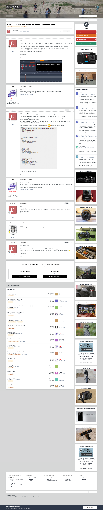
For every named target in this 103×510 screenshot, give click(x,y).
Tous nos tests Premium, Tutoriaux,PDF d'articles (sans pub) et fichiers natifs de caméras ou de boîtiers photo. (86, 355)
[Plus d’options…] (71, 37)
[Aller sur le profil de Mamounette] (13, 229)
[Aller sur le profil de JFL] (56, 294)
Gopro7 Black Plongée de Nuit (13, 338)
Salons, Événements (49, 15)
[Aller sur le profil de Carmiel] (77, 93)
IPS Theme (8, 495)
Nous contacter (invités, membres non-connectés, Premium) (38, 496)
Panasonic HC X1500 (83, 156)
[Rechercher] (96, 16)
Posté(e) (24, 37)
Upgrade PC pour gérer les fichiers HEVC (16, 351)
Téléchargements (18, 15)
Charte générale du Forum (82, 31)
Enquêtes (31, 479)
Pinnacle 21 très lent (11, 378)
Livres (30, 480)
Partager (59, 31)
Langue (7, 496)
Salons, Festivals (86, 477)
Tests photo (49, 479)
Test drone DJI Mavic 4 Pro (86, 207)
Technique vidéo (32, 477)
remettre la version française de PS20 (15, 312)
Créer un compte (68, 480)
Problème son (82, 146)
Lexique (84, 479)
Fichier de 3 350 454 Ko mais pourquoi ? (16, 325)
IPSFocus (13, 495)
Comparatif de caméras (52, 480)
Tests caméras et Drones (52, 477)
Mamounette (13, 222)
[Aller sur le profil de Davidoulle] (8, 31)
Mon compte (67, 479)
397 (13, 237)
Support (58, 15)
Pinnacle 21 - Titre (11, 371)
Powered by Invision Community (91, 496)
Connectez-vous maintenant (55, 276)
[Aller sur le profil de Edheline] (56, 373)
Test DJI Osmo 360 (86, 189)
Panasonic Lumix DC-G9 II (86, 284)
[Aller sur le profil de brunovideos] (56, 340)
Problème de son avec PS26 (85, 92)
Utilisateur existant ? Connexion (80, 7)
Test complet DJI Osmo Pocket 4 (86, 70)
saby (13, 86)
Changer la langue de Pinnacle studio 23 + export (18, 305)
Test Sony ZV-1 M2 (86, 368)
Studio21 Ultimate (11, 332)
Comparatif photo (50, 481)
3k (11, 100)
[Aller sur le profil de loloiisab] (56, 307)
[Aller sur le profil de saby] (13, 93)
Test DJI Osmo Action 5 (86, 264)
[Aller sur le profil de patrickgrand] (56, 379)
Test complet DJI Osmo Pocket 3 (86, 322)
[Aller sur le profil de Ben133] (77, 156)
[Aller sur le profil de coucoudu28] (56, 386)
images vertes (10, 292)
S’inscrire (91, 7)
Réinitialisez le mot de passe (86, 362)
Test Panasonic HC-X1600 (86, 171)
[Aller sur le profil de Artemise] (77, 147)
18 (14, 100)
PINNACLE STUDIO (24, 31)
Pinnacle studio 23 (11, 345)
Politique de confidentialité (20, 496)
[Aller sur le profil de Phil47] (56, 314)
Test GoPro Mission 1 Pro (86, 49)
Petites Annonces (29, 15)
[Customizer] (95, 7)
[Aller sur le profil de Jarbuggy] (56, 320)
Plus (64, 15)
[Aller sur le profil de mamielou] (56, 366)
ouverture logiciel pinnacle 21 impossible (16, 365)
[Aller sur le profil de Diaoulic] (56, 353)
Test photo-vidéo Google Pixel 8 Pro (86, 302)
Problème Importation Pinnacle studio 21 (16, 299)
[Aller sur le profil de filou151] (56, 301)
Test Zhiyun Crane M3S (86, 388)
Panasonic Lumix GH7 (86, 227)
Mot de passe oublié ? (81, 39)
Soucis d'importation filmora (13, 319)
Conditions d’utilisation (25, 508)
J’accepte (90, 507)
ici (47, 227)
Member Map (39, 15)
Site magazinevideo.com (82, 35)
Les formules (67, 477)
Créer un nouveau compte (24, 276)
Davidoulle (12, 37)
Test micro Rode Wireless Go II (86, 427)
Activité (9, 15)
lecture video (10, 384)
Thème (12, 496)
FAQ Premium (67, 481)
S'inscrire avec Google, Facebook (84, 43)
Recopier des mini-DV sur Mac (86, 246)
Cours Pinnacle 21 (11, 358)
